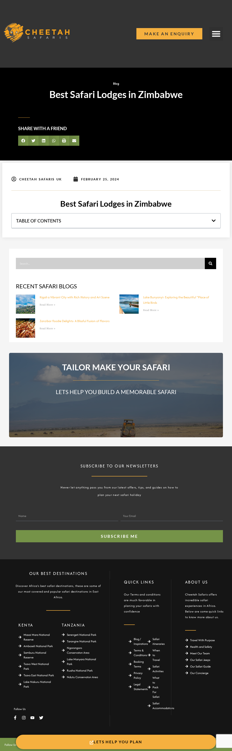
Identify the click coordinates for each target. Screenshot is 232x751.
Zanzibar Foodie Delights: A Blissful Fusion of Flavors (74, 321)
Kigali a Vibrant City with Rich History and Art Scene (74, 297)
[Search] (210, 263)
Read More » (48, 304)
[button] (216, 34)
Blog (116, 83)
